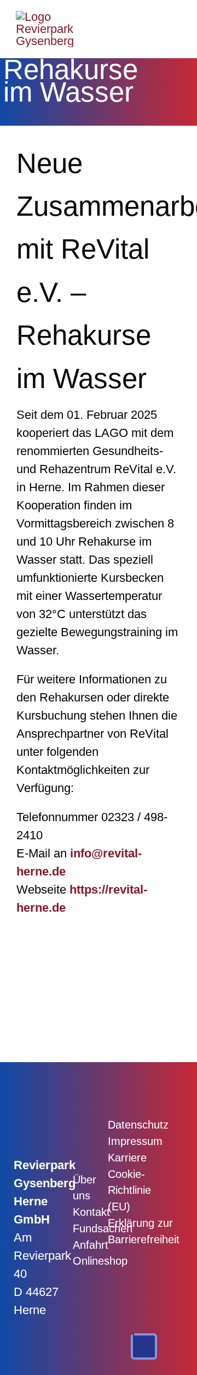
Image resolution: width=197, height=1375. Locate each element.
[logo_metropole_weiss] (161, 1165)
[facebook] (78, 1124)
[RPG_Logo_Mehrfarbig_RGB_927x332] (45, 17)
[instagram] (78, 1150)
